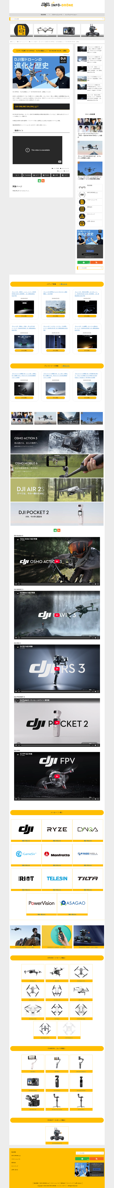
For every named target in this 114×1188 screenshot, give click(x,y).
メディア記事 (56, 168)
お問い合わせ (14, 1169)
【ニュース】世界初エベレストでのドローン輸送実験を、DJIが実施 (55, 292)
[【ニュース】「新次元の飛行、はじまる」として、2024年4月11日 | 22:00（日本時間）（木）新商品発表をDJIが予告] (87, 307)
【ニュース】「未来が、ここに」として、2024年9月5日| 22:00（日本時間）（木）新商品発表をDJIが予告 (24, 293)
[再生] (16, 584)
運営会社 (13, 1162)
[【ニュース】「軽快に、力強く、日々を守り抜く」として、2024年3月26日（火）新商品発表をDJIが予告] (24, 341)
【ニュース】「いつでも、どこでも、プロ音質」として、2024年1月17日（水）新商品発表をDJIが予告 (55, 328)
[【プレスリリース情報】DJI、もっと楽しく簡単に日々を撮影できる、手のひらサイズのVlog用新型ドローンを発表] (24, 389)
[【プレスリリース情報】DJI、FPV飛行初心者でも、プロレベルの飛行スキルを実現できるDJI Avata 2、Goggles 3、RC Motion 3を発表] (87, 389)
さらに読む (24, 316)
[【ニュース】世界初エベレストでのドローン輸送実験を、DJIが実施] (55, 307)
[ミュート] (95, 584)
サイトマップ (14, 1166)
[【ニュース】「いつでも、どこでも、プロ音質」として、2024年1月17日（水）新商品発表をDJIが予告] (55, 341)
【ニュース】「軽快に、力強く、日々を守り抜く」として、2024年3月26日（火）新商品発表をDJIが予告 (24, 328)
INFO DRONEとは (15, 1155)
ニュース (61, 171)
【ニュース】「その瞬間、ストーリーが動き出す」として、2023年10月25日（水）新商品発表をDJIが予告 (87, 328)
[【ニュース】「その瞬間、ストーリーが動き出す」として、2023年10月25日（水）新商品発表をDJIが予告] (87, 341)
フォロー (91, 251)
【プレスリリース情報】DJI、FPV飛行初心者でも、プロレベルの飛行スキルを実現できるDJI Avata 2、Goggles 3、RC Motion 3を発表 (86, 375)
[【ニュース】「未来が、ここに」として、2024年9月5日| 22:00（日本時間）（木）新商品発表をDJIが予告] (24, 307)
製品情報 (13, 1152)
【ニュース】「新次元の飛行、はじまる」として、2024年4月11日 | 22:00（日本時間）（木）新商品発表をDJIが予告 (87, 293)
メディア (67, 171)
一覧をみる (63, 284)
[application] (57, 561)
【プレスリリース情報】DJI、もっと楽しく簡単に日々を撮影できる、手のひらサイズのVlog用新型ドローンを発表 (24, 375)
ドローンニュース (65, 168)
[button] (103, 19)
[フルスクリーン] (98, 584)
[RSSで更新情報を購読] (43, 180)
